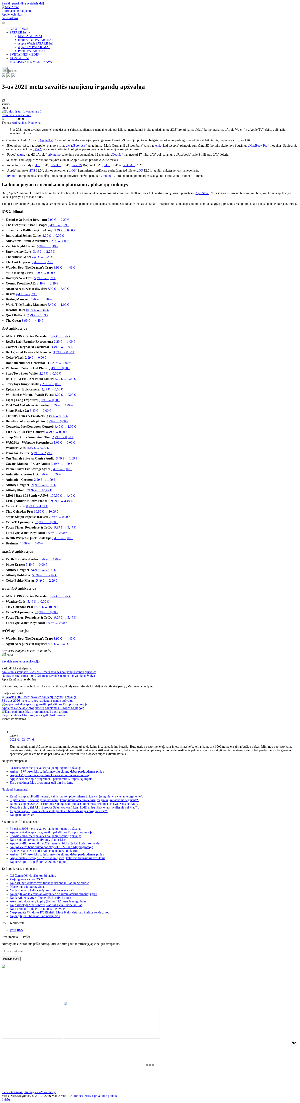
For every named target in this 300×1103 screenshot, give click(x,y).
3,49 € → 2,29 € (43, 251)
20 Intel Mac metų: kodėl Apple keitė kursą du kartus (44, 850)
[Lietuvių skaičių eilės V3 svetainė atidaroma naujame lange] (150, 1001)
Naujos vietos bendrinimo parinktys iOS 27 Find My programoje (51, 847)
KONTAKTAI (19, 58)
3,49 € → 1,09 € (61, 347)
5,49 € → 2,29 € (42, 262)
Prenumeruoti (11, 958)
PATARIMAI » (20, 32)
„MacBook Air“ (76, 145)
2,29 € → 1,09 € (59, 241)
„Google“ (116, 154)
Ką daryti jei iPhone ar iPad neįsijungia (35, 916)
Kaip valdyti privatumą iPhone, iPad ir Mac (38, 839)
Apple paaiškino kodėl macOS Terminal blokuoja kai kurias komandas (55, 843)
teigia (157, 145)
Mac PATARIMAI (30, 36)
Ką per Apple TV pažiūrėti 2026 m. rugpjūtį (38, 861)
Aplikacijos (19, 122)
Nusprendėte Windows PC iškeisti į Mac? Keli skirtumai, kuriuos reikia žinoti (59, 912)
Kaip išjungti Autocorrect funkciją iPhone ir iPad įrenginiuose (49, 883)
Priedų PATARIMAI (31, 50)
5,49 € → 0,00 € (38, 447)
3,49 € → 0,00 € (64, 230)
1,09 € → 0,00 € (44, 272)
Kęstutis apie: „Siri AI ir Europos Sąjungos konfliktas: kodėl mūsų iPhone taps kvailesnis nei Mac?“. (74, 807)
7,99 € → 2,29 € (58, 219)
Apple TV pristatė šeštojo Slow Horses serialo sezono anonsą (49, 775)
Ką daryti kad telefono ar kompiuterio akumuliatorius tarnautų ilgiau (53, 894)
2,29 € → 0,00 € (53, 235)
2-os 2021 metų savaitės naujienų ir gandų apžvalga (49, 672)
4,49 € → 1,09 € (65, 426)
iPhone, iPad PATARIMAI (35, 39)
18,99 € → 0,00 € (46, 522)
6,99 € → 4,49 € (47, 246)
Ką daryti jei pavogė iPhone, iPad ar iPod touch (40, 897)
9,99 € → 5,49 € (65, 527)
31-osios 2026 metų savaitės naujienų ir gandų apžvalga (45, 828)
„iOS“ (73, 170)
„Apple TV (45, 140)
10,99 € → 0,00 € (31, 543)
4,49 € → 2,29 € (42, 257)
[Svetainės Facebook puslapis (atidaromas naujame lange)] (9, 76)
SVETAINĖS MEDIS (24, 54)
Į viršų (6, 1099)
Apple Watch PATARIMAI (35, 43)
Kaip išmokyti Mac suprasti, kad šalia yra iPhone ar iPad (46, 905)
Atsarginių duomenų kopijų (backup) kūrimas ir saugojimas (48, 901)
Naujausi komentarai (15, 789)
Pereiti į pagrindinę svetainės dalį (23, 3)
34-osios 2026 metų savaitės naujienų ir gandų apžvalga (37, 700)
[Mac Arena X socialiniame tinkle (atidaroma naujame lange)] (13, 76)
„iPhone (106, 175)
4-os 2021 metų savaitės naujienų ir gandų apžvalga (48, 675)
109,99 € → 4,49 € (62, 495)
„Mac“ (37, 149)
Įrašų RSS (16, 930)
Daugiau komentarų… (24, 814)
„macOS (76, 165)
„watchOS (128, 165)
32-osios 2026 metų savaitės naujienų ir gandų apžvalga (45, 836)
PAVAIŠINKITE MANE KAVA (31, 62)
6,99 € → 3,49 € (58, 288)
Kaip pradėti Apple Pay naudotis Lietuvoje (37, 908)
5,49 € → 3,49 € (41, 299)
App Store (202, 193)
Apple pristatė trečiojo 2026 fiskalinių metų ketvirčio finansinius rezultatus (57, 858)
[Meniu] (3, 22)
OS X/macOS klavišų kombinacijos (33, 875)
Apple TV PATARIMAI (34, 47)
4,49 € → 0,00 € (59, 368)
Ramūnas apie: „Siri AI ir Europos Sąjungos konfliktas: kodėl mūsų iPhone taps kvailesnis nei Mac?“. (75, 803)
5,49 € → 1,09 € (58, 225)
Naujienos (34, 122)
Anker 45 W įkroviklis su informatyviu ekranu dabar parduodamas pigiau (57, 771)
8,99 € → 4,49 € (64, 267)
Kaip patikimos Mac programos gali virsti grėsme (33, 715)
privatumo (54, 154)
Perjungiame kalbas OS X (26, 879)
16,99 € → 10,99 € (46, 511)
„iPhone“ (12, 175)
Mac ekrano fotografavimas (27, 886)
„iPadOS (55, 165)
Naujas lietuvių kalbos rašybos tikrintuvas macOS (42, 890)
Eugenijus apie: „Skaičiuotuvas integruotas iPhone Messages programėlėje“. (59, 811)
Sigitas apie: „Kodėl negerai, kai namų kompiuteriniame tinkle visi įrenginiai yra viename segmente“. (74, 800)
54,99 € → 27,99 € (43, 570)
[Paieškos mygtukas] (5, 70)
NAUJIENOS (19, 28)
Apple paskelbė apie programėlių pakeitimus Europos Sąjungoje (43, 708)
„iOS (37, 165)
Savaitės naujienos (13, 661)
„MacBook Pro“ (258, 145)
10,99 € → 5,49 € (37, 310)
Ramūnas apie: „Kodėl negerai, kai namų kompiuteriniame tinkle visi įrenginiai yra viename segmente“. (76, 796)
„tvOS (106, 165)
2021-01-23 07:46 (22, 739)
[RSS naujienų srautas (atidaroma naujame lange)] (4, 76)
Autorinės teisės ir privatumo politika (94, 1095)
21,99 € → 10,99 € (43, 485)
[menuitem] (154, 29)
